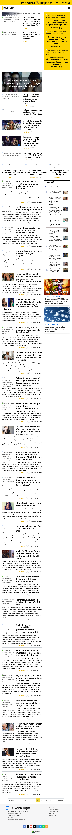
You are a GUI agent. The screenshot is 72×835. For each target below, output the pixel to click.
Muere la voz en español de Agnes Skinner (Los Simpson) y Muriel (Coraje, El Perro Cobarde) (29, 456)
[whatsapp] (65, 2)
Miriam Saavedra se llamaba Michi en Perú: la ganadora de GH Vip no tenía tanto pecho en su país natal (21, 304)
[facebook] (24, 826)
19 (29, 800)
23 (46, 800)
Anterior (11, 800)
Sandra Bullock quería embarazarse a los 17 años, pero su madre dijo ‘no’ (29, 653)
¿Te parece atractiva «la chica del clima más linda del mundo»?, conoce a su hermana (57, 61)
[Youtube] (57, 2)
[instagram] (37, 826)
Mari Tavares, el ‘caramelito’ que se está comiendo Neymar (31, 35)
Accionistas (51, 817)
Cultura (9, 8)
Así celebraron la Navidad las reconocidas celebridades (36, 172)
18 (25, 800)
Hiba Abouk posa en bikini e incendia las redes (29, 504)
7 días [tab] (52, 186)
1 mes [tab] (58, 186)
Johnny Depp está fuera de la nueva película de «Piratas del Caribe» (29, 230)
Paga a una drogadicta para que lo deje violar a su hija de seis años (28, 703)
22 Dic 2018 (33, 294)
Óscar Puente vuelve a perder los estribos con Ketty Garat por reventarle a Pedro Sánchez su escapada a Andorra (55, 200)
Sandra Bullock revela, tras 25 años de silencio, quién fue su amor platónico (27, 185)
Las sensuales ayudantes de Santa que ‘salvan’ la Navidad (12, 172)
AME (69, 2)
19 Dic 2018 (33, 571)
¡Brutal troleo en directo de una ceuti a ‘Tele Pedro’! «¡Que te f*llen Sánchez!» (55, 231)
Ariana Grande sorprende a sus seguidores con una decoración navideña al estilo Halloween (28, 382)
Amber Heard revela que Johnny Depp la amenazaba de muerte (28, 406)
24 (50, 800)
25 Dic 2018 (33, 223)
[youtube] (31, 826)
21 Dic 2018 (33, 322)
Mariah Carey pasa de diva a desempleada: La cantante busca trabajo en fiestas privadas (32, 125)
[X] (54, 2)
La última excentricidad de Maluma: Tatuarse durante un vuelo (27, 579)
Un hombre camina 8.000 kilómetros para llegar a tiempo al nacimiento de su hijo (22, 83)
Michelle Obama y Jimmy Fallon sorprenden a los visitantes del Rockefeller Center (28, 555)
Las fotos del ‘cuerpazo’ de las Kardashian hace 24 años (29, 528)
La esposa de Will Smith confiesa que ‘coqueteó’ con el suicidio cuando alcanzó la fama (27, 752)
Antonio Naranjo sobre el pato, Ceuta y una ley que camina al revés (55, 270)
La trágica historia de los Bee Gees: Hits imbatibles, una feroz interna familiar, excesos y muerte (29, 278)
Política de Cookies (53, 811)
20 (33, 800)
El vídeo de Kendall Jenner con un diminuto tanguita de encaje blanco (57, 22)
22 (42, 800)
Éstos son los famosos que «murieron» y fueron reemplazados (28, 777)
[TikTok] (60, 2)
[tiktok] (34, 826)
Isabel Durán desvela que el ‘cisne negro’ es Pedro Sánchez (54, 264)
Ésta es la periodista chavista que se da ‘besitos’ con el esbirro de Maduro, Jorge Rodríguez (31, 141)
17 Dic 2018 (33, 794)
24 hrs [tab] (46, 186)
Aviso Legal (51, 807)
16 (17, 800)
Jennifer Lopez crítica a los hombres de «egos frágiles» (29, 253)
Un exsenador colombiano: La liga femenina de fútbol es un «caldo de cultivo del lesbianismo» (29, 356)
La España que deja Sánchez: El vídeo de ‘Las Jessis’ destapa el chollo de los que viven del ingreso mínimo (55, 256)
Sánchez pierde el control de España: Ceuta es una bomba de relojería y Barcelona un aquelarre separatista (55, 239)
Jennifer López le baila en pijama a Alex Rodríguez (59, 172)
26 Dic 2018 (33, 202)
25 (54, 800)
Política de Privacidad (53, 809)
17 (21, 800)
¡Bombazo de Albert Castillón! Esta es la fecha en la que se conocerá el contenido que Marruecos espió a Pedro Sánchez (55, 222)
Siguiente (60, 800)
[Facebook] (51, 2)
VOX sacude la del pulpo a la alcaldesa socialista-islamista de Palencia (55, 192)
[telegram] (40, 826)
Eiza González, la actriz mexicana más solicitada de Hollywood (28, 330)
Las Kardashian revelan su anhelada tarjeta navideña (29, 208)
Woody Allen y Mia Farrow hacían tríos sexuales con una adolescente (29, 726)
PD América (26, 28)
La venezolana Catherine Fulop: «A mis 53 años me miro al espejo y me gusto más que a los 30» (32, 21)
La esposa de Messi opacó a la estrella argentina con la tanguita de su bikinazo (31, 99)
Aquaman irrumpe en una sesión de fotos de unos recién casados (32, 155)
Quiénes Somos (52, 815)
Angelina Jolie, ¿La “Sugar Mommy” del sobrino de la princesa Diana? (29, 678)
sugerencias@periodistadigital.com (17, 819)
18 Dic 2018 (33, 719)
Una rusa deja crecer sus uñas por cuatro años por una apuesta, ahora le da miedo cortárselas (28, 430)
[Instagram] (62, 2)
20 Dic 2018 (33, 398)
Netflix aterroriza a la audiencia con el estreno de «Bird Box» (32, 112)
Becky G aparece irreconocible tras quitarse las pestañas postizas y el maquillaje (27, 628)
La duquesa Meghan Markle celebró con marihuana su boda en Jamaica (57, 40)
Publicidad (51, 813)
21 (37, 800)
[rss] (46, 826)
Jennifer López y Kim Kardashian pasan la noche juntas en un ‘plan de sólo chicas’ (28, 481)
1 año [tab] (64, 186)
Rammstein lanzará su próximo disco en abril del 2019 (29, 602)
